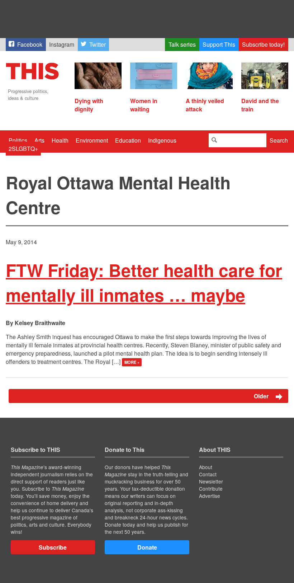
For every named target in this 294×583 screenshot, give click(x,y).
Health (60, 140)
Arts (39, 140)
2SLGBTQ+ (23, 148)
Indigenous (162, 140)
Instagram (61, 44)
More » (131, 362)
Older (262, 396)
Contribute (211, 488)
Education (128, 140)
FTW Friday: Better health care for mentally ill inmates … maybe (144, 282)
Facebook (29, 44)
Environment (92, 140)
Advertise (209, 495)
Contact (208, 474)
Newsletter (211, 481)
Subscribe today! (263, 44)
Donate (147, 547)
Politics (18, 140)
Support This (219, 44)
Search (279, 140)
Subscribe (53, 547)
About (205, 467)
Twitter (97, 44)
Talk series (182, 44)
